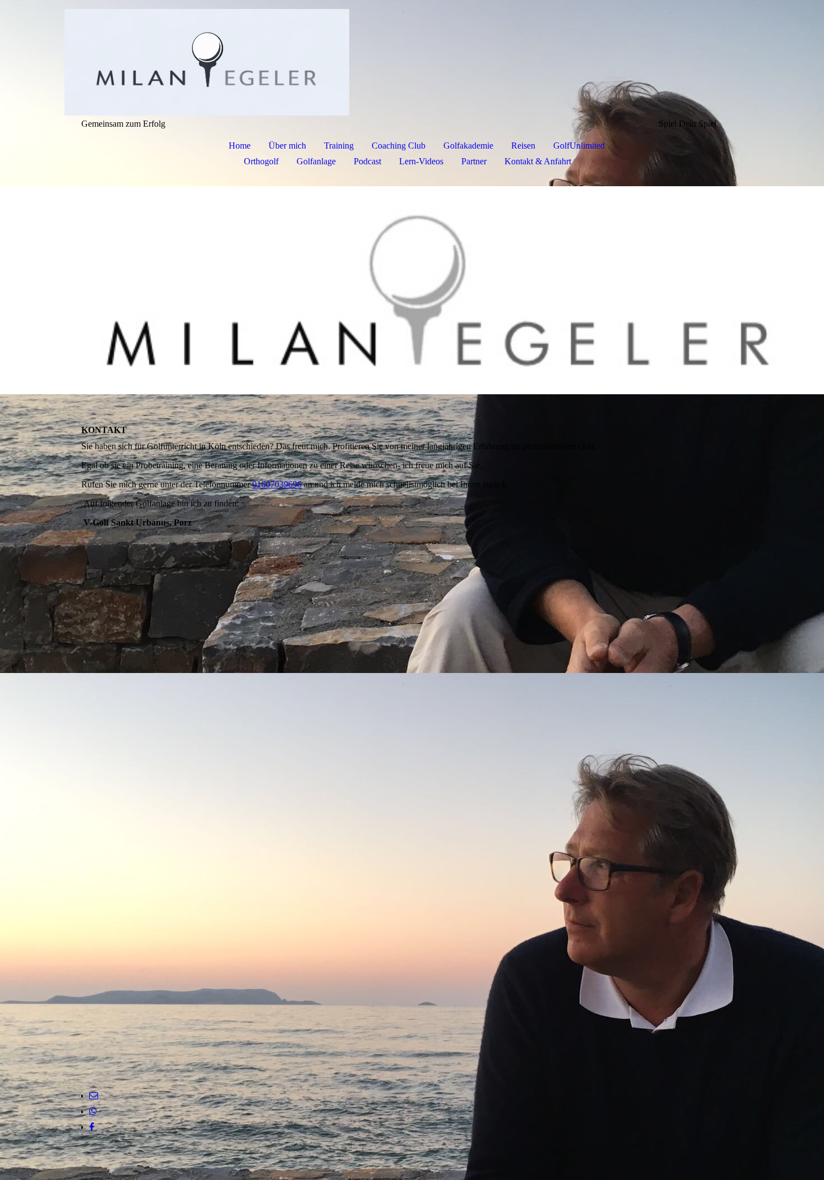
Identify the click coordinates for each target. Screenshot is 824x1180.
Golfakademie (468, 145)
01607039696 (277, 484)
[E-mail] (93, 1095)
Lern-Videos (421, 161)
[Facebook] (91, 1127)
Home (240, 145)
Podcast (367, 161)
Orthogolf (261, 161)
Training (339, 145)
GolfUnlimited (579, 145)
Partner (474, 161)
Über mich (287, 145)
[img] (412, 59)
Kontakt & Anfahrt (537, 161)
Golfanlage (316, 161)
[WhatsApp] (93, 1111)
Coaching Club (398, 145)
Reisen (523, 145)
